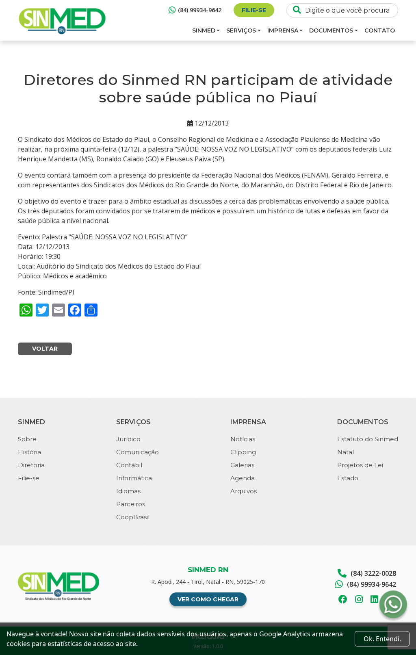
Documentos (331, 30)
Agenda (242, 478)
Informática (134, 478)
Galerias (242, 465)
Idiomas (128, 491)
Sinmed (203, 30)
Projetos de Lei (360, 465)
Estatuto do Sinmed (367, 439)
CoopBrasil (133, 517)
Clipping (243, 452)
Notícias (242, 439)
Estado (347, 478)
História (29, 452)
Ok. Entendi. (382, 638)
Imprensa (282, 30)
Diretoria (31, 465)
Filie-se (254, 10)
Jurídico (128, 439)
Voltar (45, 348)
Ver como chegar (208, 599)
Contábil (129, 465)
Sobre (27, 439)
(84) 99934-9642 (199, 10)
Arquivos (243, 491)
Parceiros (130, 504)
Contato (379, 30)
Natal (345, 452)
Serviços (241, 30)
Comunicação (137, 452)
